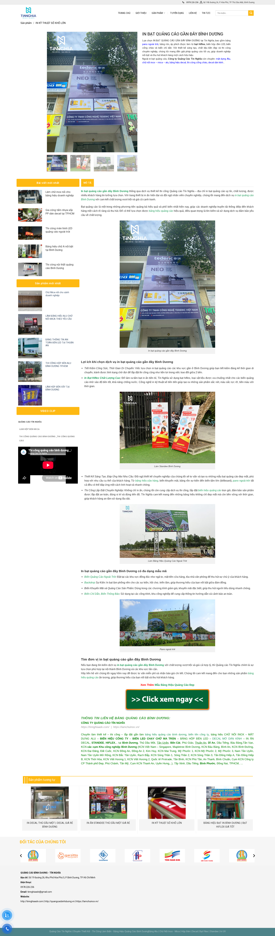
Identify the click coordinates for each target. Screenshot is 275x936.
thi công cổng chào (197, 62)
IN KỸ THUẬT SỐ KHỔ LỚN (50, 22)
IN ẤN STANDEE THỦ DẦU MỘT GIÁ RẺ (108, 822)
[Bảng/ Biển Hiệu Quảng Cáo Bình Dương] (28, 13)
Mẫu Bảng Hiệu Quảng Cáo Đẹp (174, 684)
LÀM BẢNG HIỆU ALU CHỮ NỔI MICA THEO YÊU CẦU (59, 317)
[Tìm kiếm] (251, 13)
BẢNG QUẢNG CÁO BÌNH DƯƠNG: (142, 718)
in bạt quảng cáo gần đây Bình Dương (140, 665)
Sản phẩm (26, 22)
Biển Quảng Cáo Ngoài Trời (100, 576)
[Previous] (53, 92)
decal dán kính (215, 62)
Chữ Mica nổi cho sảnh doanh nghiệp (57, 294)
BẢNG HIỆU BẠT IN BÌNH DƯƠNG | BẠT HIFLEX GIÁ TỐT (225, 824)
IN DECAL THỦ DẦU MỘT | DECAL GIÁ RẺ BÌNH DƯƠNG (50, 824)
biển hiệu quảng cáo (209, 490)
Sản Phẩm (157, 13)
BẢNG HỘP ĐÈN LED (194, 738)
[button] (21, 856)
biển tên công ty (198, 734)
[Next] (131, 92)
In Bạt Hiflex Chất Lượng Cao (102, 378)
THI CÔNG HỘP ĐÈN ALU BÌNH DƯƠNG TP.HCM (58, 365)
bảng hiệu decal (178, 62)
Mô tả (88, 182)
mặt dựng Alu (223, 58)
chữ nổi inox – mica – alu (155, 62)
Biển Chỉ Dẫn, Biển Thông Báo (101, 593)
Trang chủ (124, 13)
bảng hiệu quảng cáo (161, 211)
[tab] (87, 183)
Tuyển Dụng (177, 13)
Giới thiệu (141, 13)
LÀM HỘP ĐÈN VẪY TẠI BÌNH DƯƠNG (58, 388)
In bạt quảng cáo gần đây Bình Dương (104, 191)
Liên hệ (193, 13)
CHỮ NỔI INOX (234, 734)
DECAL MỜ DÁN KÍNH (227, 738)
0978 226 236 (192, 2)
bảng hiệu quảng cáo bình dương (165, 734)
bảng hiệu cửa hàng (146, 480)
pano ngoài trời (150, 44)
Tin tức (206, 13)
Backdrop (89, 582)
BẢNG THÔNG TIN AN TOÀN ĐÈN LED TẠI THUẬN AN (60, 342)
